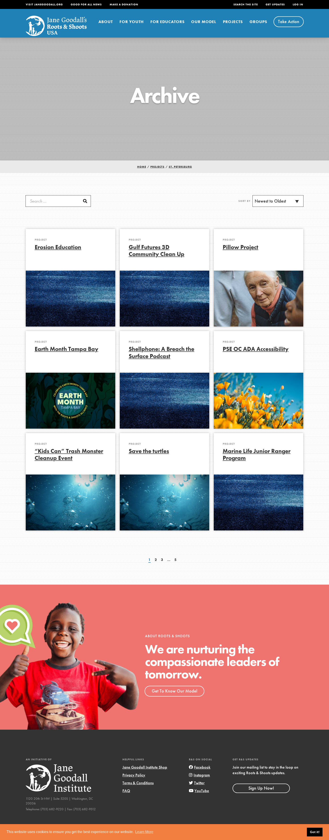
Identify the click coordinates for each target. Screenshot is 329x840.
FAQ (126, 790)
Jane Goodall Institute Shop (144, 767)
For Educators (167, 21)
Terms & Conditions (138, 782)
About (105, 21)
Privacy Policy (133, 775)
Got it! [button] (315, 832)
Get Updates (275, 4)
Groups (258, 21)
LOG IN (298, 4)
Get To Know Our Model (174, 691)
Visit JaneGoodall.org (44, 4)
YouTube (201, 790)
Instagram (202, 775)
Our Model (203, 21)
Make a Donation (124, 4)
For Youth (132, 21)
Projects (233, 21)
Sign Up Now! (261, 788)
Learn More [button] (144, 832)
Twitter (199, 782)
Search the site (245, 4)
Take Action (288, 21)
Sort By (244, 201)
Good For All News (86, 4)
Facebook (202, 767)
